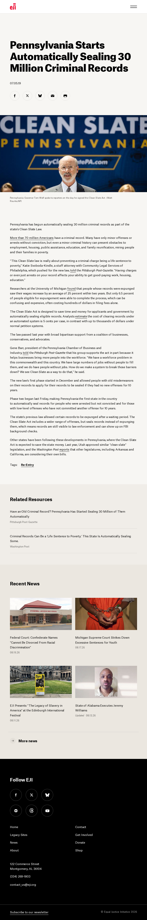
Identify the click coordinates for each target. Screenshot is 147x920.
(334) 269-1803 (20, 876)
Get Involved (84, 834)
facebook (16, 795)
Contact (80, 827)
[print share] (65, 96)
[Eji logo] (13, 6)
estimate (81, 316)
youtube (47, 811)
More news (28, 740)
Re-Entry (27, 464)
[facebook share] (15, 96)
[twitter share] (27, 96)
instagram (16, 811)
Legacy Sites (18, 834)
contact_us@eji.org (23, 884)
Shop (79, 850)
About (14, 850)
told (73, 270)
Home (14, 827)
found (71, 288)
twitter (32, 795)
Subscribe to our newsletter (29, 912)
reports (64, 449)
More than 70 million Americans (32, 237)
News (14, 842)
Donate (80, 842)
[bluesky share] (40, 96)
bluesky (47, 795)
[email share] (52, 96)
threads (32, 811)
